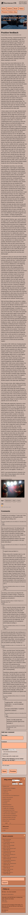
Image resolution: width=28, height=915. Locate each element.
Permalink (3, 521)
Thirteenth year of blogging (9, 788)
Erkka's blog (13, 12)
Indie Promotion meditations (9, 813)
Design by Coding (7, 790)
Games (9, 8)
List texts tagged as (17, 779)
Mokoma (8, 682)
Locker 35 (5, 791)
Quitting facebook (7, 799)
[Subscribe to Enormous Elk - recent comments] (24, 835)
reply (3, 524)
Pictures (4, 12)
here (15, 407)
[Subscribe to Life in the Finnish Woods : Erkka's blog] (24, 779)
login (20, 3)
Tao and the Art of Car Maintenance (11, 795)
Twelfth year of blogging (8, 808)
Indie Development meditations (10, 815)
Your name (4, 735)
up (2, 505)
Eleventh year (6, 821)
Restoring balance (7, 804)
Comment (4, 741)
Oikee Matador (12, 474)
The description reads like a (9, 860)
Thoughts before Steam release (10, 811)
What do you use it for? (8, 866)
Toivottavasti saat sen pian (9, 851)
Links (4, 830)
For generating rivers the (8, 842)
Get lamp (5, 802)
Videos (21, 8)
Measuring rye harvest (8, 806)
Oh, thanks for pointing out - (9, 854)
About (4, 8)
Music (16, 8)
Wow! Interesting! (7, 839)
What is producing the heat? (9, 848)
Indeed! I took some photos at (10, 857)
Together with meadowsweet (9, 863)
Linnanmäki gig (16, 121)
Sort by (14, 782)
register (25, 3)
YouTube (4, 911)
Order (20, 782)
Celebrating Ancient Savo (9, 810)
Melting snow (6, 786)
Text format (5, 749)
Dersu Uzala (6, 793)
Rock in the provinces (8, 797)
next (10, 823)
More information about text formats (10, 751)
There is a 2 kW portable (8, 845)
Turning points (6, 801)
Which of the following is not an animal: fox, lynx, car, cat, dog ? (13, 759)
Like (2, 504)
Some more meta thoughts (9, 819)
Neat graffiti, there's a (8, 872)
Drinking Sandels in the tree (9, 817)
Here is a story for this (8, 869)
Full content (4, 901)
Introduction (5, 828)
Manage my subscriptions (8, 894)
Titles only (4, 900)
